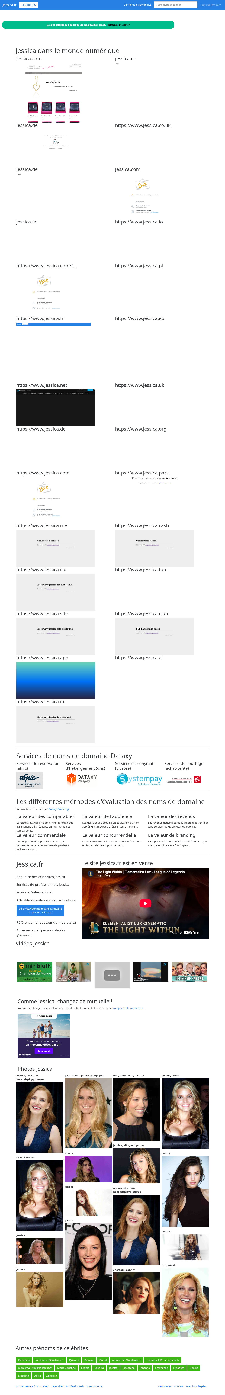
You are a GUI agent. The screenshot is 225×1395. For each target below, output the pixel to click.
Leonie (85, 1368)
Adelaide (51, 1375)
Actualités (43, 1386)
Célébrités (28, 5)
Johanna (145, 1368)
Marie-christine (66, 1368)
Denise (194, 1368)
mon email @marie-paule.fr (162, 1360)
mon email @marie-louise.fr (35, 1368)
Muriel (103, 1360)
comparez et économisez (128, 1008)
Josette (113, 1368)
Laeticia (99, 1368)
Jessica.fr (10, 4)
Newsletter (164, 1386)
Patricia (88, 1360)
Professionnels (75, 1386)
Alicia (37, 1375)
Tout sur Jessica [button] (209, 5)
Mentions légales (196, 1386)
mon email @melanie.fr (49, 1360)
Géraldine (24, 1360)
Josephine (128, 1368)
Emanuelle (161, 1368)
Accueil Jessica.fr (26, 1386)
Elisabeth (178, 1368)
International (94, 1386)
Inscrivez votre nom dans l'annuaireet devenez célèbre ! (40, 910)
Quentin (74, 1360)
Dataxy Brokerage (59, 809)
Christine (23, 1375)
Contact (178, 1386)
